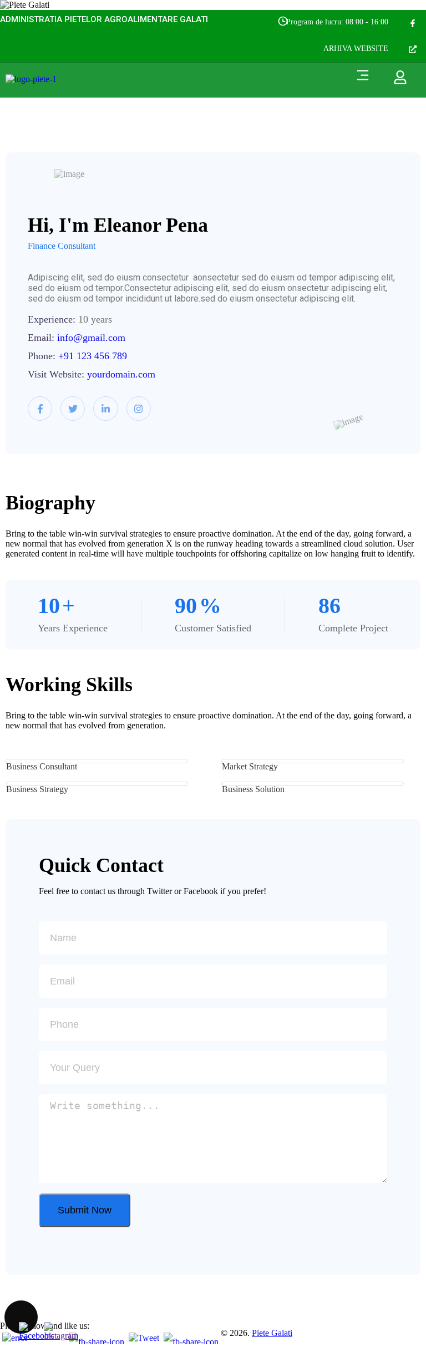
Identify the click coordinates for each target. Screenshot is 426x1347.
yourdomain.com (121, 374)
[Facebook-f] (412, 23)
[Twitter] (72, 408)
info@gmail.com (91, 337)
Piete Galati (272, 1333)
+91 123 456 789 (92, 355)
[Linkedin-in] (105, 408)
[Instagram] (138, 408)
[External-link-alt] (412, 50)
